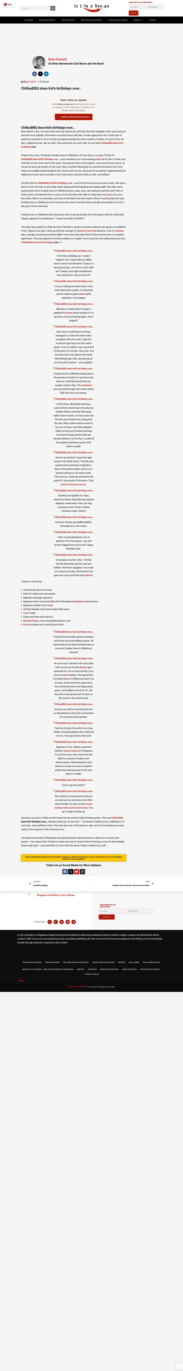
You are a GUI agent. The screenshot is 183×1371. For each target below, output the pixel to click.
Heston (119, 230)
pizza (65, 675)
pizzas (110, 194)
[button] (34, 73)
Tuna (25, 613)
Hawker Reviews (68, 20)
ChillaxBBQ (117, 818)
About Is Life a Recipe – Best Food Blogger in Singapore (47, 969)
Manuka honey (30, 620)
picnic (69, 312)
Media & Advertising (109, 969)
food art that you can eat (73, 484)
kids (112, 135)
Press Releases (129, 969)
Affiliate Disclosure (149, 969)
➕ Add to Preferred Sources (73, 117)
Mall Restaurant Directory (91, 20)
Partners (92, 969)
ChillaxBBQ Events (151, 962)
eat (56, 427)
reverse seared (70, 750)
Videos (20, 980)
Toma (50, 605)
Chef (98, 159)
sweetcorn (86, 385)
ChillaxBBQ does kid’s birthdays (37, 242)
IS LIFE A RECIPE (78, 986)
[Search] (53, 8)
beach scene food (87, 230)
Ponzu (26, 624)
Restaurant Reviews (47, 20)
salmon (89, 575)
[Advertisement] (91, 39)
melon (81, 294)
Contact (152, 20)
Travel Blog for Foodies (118, 20)
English (78, 601)
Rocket (83, 667)
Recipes (137, 20)
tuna (63, 770)
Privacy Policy (92, 974)
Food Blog (28, 20)
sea (91, 408)
